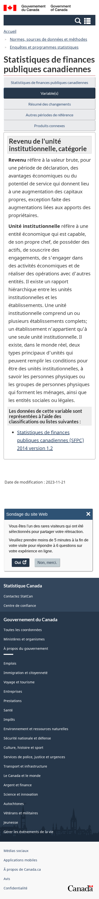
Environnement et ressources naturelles (36, 729)
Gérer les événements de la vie (28, 831)
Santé (8, 710)
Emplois (10, 663)
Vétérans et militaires (21, 813)
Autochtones (14, 803)
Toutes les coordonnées (23, 629)
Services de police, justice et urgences (34, 757)
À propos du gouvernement (26, 648)
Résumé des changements (49, 104)
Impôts (9, 719)
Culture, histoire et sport (23, 747)
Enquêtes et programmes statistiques (44, 47)
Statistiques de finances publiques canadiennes (49, 82)
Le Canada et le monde (22, 775)
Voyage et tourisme (19, 682)
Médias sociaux (16, 850)
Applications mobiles (20, 860)
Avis (7, 878)
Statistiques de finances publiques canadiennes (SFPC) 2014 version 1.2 (50, 440)
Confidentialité (15, 888)
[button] (50, 20)
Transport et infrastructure (25, 766)
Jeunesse (11, 822)
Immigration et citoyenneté (26, 672)
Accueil (10, 31)
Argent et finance (18, 785)
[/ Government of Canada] (37, 8)
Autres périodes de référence (49, 114)
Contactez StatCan (18, 596)
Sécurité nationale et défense (27, 738)
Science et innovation (21, 794)
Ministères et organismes (24, 639)
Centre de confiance (20, 605)
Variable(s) (49, 93)
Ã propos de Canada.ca (22, 869)
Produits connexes (49, 125)
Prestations (13, 700)
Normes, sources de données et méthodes (48, 39)
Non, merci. (47, 563)
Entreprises (13, 691)
